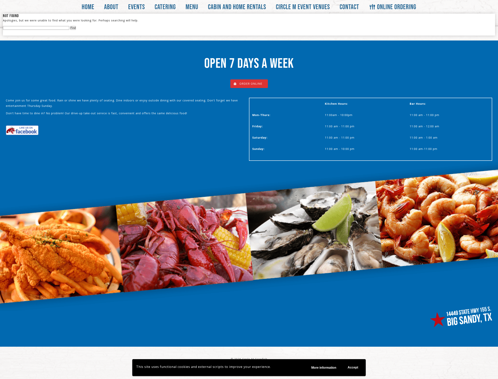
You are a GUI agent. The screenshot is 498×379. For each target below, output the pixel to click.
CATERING (165, 7)
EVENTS (136, 7)
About (111, 7)
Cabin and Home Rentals (237, 7)
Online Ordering (396, 7)
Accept (353, 367)
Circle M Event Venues (303, 7)
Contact (349, 7)
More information (323, 367)
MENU (192, 7)
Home (88, 7)
